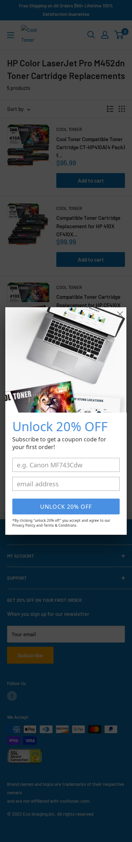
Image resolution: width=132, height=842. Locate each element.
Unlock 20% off (66, 507)
